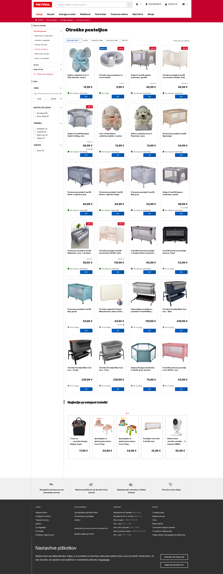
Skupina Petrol (41, 512)
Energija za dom (67, 14)
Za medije (40, 531)
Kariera (38, 524)
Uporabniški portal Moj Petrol (86, 512)
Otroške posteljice (41, 49)
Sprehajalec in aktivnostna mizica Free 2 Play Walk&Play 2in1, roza (102, 441)
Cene (154, 520)
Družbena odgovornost (45, 535)
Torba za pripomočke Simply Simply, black (78, 441)
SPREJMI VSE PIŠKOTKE (174, 557)
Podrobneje (104, 560)
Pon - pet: (117, 524)
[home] (43, 4)
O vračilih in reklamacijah (162, 531)
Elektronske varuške (42, 54)
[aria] (39, 20)
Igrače (36, 65)
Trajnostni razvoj (42, 520)
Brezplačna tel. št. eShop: (123, 516)
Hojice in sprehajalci (42, 58)
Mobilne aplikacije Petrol (84, 534)
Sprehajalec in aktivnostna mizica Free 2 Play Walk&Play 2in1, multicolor (127, 441)
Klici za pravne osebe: (122, 531)
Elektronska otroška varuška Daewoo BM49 (174, 441)
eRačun (77, 520)
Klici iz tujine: (118, 520)
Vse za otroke (52, 20)
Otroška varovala (41, 45)
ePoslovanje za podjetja (84, 516)
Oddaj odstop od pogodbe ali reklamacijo (168, 535)
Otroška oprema (66, 20)
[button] (71, 441)
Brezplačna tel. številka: (122, 512)
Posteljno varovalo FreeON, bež (151, 439)
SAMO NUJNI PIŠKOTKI (174, 565)
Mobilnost (85, 14)
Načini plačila (157, 524)
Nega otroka (38, 69)
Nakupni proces (158, 516)
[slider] (35, 93)
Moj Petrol (138, 14)
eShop (39, 14)
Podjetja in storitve (43, 516)
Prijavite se (172, 4)
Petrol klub (100, 14)
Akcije (151, 14)
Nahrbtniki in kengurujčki (44, 36)
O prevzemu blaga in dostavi (163, 527)
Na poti (50, 14)
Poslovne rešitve (119, 14)
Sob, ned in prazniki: (121, 527)
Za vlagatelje (41, 527)
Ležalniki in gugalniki (42, 40)
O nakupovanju (158, 512)
